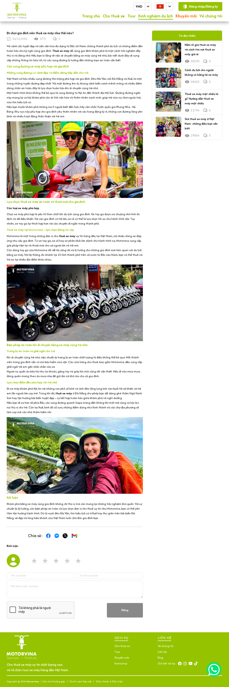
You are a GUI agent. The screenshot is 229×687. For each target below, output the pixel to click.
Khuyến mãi (186, 16)
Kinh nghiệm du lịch (155, 16)
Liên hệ (162, 652)
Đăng (124, 610)
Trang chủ (91, 16)
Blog (160, 657)
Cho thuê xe (114, 16)
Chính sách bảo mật (80, 681)
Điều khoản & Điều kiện (109, 681)
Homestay (120, 663)
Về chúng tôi (210, 16)
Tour (131, 16)
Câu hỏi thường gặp (54, 681)
